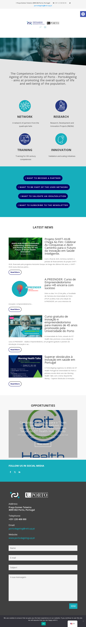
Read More (15, 272)
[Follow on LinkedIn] (19, 472)
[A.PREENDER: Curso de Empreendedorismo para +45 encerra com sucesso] (25, 299)
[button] (83, 14)
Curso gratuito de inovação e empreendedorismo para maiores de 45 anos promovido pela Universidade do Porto (61, 323)
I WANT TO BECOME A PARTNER (43, 178)
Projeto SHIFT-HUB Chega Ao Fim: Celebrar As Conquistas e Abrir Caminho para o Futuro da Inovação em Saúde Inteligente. (60, 246)
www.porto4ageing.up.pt (22, 538)
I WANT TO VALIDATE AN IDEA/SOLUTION (43, 196)
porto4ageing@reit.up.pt (22, 528)
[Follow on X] (15, 472)
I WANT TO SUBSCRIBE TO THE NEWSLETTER (43, 205)
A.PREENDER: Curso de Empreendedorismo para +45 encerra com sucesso (60, 283)
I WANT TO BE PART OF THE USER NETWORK (43, 187)
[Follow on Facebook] (10, 472)
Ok (44, 624)
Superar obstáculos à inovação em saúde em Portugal (60, 359)
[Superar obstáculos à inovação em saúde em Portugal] (25, 376)
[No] (83, 621)
